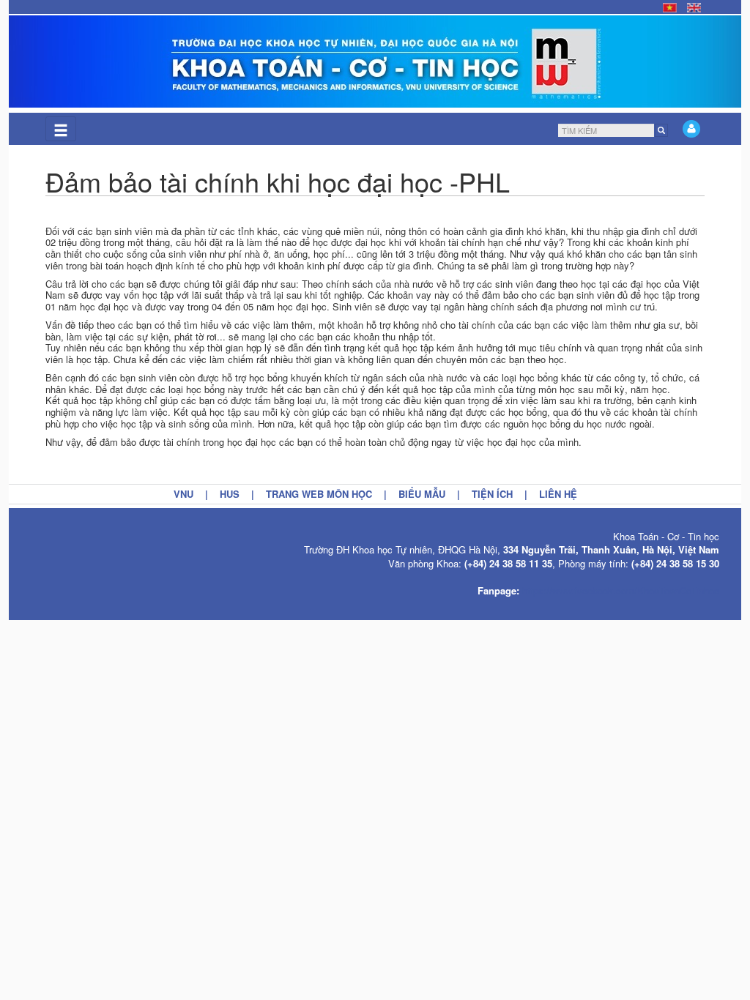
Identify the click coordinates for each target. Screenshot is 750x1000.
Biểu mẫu (421, 494)
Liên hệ (558, 494)
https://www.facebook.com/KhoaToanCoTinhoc (620, 590)
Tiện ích (492, 494)
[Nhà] (375, 61)
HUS (230, 494)
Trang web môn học (319, 494)
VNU (183, 494)
